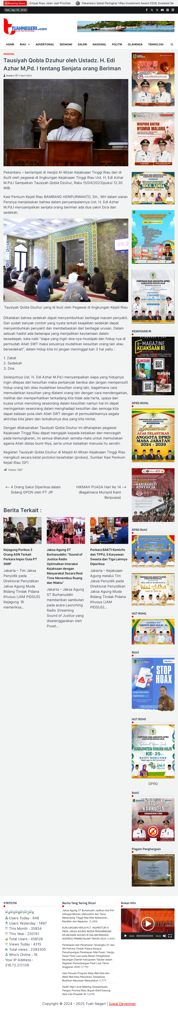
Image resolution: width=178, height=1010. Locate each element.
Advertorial (45, 44)
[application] (148, 923)
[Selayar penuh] (170, 936)
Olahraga (135, 44)
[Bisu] (164, 936)
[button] (148, 924)
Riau (23, 44)
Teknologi (155, 44)
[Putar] (125, 936)
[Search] (172, 44)
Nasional (99, 44)
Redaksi (10, 75)
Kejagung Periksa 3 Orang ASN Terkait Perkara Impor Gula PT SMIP (20, 557)
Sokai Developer (122, 1004)
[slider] (145, 936)
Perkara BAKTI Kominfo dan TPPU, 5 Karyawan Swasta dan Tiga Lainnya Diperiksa (108, 557)
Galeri (82, 44)
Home (10, 44)
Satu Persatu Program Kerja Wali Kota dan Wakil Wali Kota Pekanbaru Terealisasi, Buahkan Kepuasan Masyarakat (86, 977)
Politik (117, 44)
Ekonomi (66, 44)
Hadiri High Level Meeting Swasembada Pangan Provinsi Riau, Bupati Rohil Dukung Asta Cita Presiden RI (86, 990)
